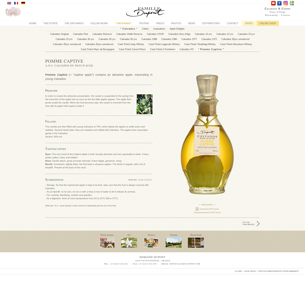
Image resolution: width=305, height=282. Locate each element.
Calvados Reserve (102, 34)
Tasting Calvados (144, 180)
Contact (232, 23)
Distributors (211, 23)
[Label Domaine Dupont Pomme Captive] (207, 170)
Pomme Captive (211, 49)
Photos (176, 23)
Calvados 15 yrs (246, 34)
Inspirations (159, 28)
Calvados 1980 (169, 39)
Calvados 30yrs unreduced (235, 39)
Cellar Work (99, 23)
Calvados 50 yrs (128, 39)
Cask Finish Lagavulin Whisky (164, 44)
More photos (207, 205)
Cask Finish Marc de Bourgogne (97, 49)
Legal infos (250, 271)
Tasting (144, 23)
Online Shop (268, 23)
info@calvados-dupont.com (184, 264)
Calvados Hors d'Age (179, 34)
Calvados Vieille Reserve (129, 34)
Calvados (128, 28)
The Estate (50, 23)
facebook (279, 3)
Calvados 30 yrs (85, 39)
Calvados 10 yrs (203, 34)
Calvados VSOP (155, 34)
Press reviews (107, 235)
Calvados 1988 (149, 39)
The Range (123, 23)
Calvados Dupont (148, 13)
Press (160, 23)
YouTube (273, 3)
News (191, 23)
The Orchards (74, 23)
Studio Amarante (290, 271)
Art (129, 235)
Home (32, 23)
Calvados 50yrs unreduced (99, 44)
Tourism (173, 235)
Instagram (285, 3)
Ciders (145, 28)
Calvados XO (187, 49)
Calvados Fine (80, 34)
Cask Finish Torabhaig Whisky (200, 44)
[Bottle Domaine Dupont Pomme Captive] (207, 134)
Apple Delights (177, 28)
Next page (248, 223)
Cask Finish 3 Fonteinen (162, 49)
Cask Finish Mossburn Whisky (236, 44)
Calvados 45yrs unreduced (67, 44)
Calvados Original (59, 34)
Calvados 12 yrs (224, 34)
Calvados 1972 (209, 39)
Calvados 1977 (189, 39)
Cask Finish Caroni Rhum (132, 49)
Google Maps (292, 3)
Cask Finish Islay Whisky (131, 44)
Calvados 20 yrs (64, 39)
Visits (249, 23)
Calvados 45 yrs (106, 39)
